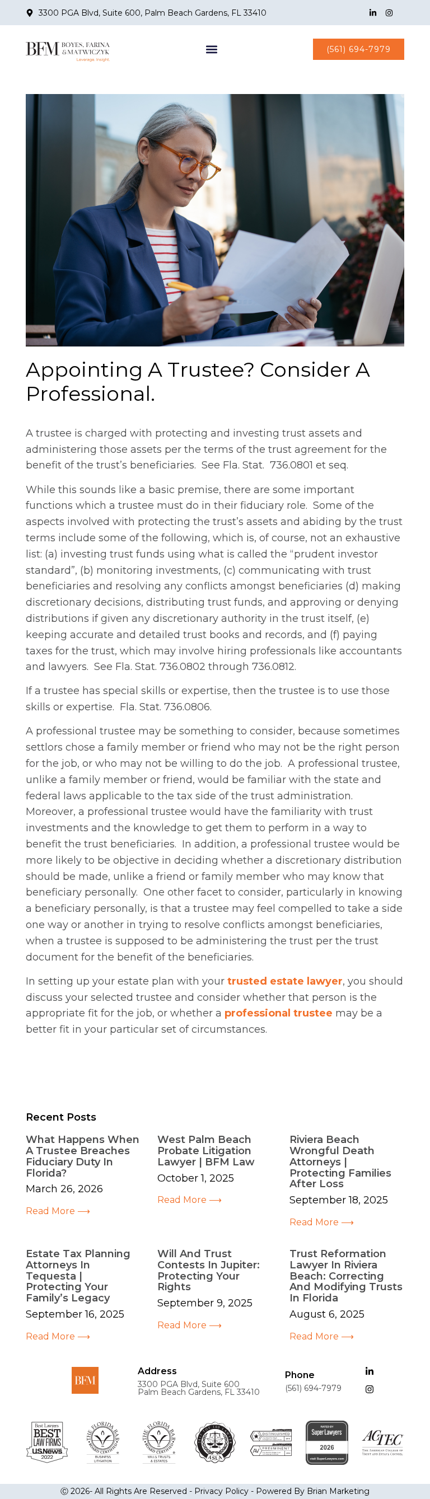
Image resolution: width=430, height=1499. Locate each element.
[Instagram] (389, 13)
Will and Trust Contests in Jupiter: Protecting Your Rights (208, 1270)
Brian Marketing (338, 1491)
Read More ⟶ (58, 1211)
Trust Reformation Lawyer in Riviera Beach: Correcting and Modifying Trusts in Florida (346, 1276)
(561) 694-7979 (313, 1388)
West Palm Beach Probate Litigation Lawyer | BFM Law (206, 1150)
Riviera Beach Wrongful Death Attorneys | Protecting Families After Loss (340, 1161)
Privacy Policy (221, 1491)
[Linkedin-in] (373, 13)
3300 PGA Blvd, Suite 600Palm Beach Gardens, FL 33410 (199, 1388)
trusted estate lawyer (285, 981)
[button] (211, 49)
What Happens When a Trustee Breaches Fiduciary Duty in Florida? (82, 1156)
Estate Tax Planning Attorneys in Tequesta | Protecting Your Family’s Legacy (78, 1276)
